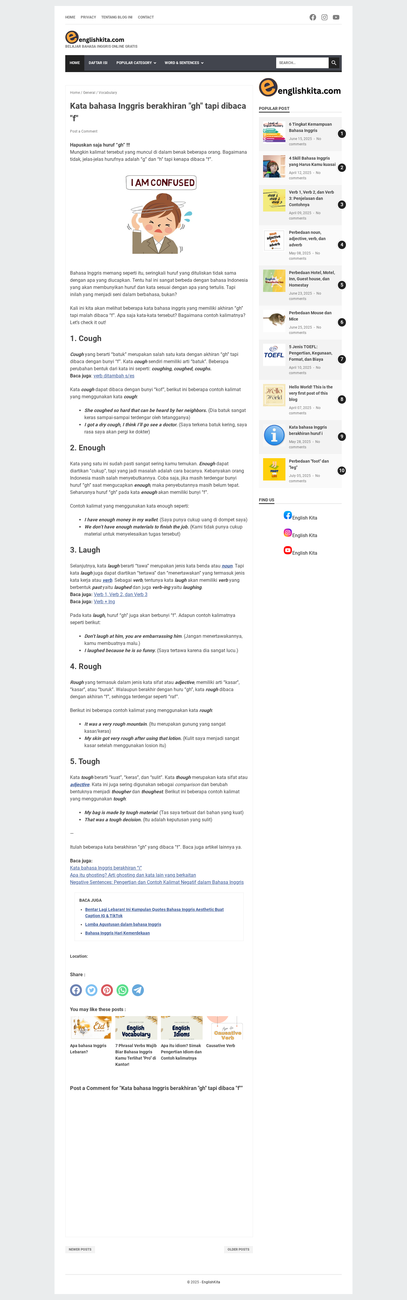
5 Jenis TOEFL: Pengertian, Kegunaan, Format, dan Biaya (310, 353)
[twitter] (91, 990)
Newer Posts (80, 1249)
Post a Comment (83, 131)
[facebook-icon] (313, 17)
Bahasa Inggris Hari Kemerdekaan (117, 933)
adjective (79, 784)
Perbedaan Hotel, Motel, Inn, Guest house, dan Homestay (312, 278)
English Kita (304, 518)
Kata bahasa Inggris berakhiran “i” (106, 868)
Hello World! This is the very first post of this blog (311, 393)
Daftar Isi (98, 63)
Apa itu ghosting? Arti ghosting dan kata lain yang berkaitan (133, 875)
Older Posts (238, 1249)
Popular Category (134, 63)
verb (107, 580)
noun (227, 566)
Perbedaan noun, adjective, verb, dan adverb (307, 238)
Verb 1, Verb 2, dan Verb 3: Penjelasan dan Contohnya (311, 198)
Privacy (88, 17)
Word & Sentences (182, 63)
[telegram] (138, 990)
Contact (146, 17)
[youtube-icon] (336, 17)
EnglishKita (211, 1282)
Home (70, 17)
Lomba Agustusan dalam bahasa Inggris (123, 924)
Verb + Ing (104, 601)
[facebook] (76, 990)
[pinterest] (107, 990)
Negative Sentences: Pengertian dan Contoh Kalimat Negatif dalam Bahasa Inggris (157, 882)
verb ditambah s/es (114, 376)
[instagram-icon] (325, 17)
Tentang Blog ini (117, 17)
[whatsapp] (122, 990)
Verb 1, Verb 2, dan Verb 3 (120, 594)
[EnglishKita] (101, 37)
